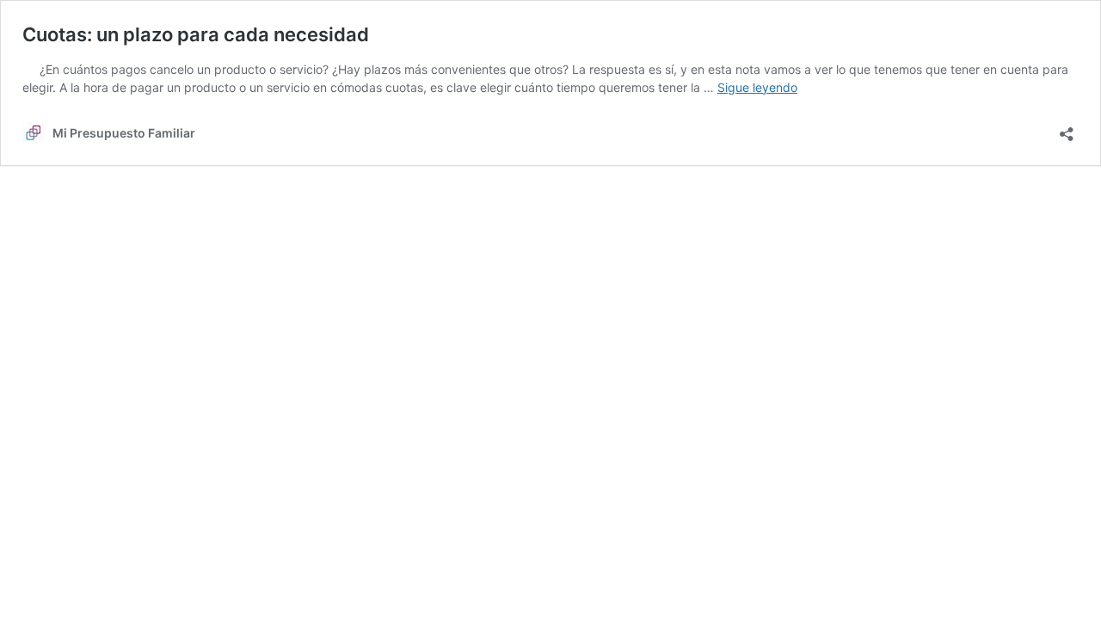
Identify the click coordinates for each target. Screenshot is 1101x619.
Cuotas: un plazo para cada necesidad (195, 34)
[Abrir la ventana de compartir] (1067, 128)
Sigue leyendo (757, 87)
